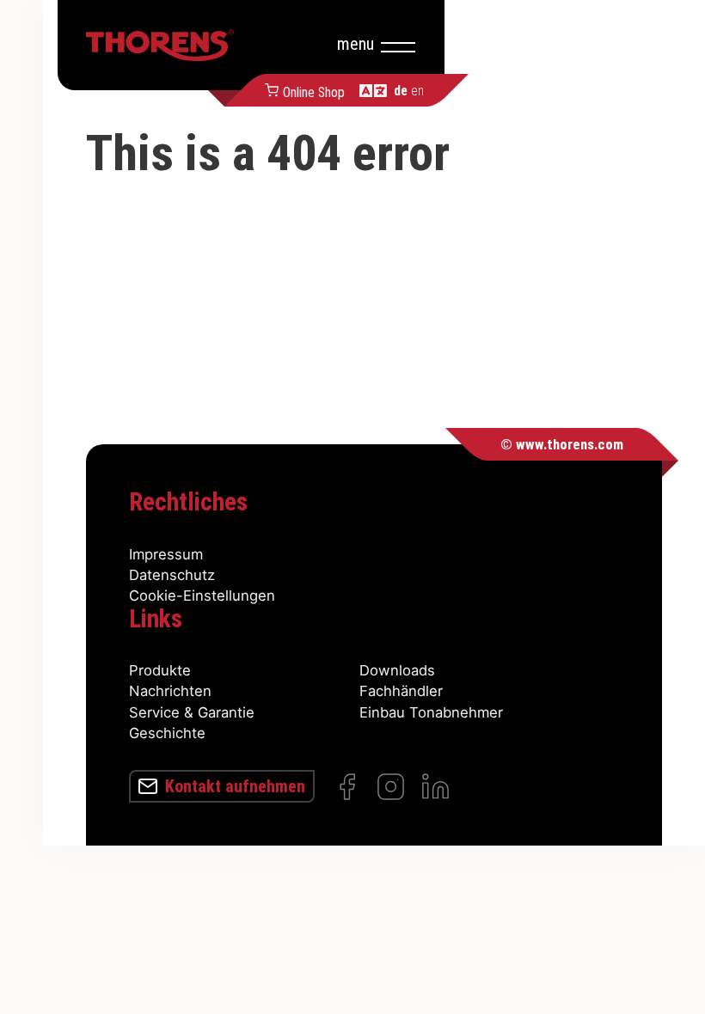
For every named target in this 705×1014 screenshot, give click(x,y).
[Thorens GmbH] (160, 45)
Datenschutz (172, 574)
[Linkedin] (435, 787)
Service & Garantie (191, 712)
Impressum (166, 554)
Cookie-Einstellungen (202, 595)
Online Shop (313, 90)
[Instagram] (391, 787)
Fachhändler (401, 690)
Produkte (160, 670)
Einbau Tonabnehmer (431, 712)
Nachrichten (170, 690)
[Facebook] (347, 787)
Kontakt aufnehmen (235, 786)
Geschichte (167, 733)
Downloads (397, 670)
